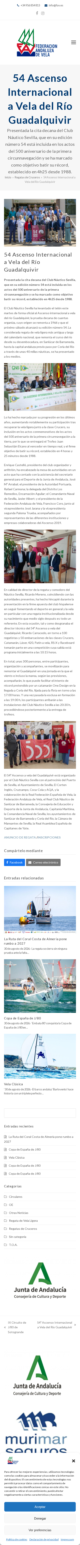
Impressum (67, 1539)
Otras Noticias (18, 1213)
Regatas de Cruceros (23, 1228)
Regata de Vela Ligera (23, 1220)
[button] (73, 1461)
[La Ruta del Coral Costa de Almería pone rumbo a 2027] (40, 909)
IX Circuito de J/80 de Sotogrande (15, 1328)
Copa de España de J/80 (22, 1018)
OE (11, 1204)
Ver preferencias (40, 1530)
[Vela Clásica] (40, 1056)
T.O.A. (13, 1245)
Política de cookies (16, 1539)
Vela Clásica (13, 1084)
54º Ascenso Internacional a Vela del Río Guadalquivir (53, 1325)
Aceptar (40, 1507)
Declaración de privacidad (44, 1539)
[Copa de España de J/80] (40, 985)
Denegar (40, 1518)
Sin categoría (17, 1236)
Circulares (15, 1196)
